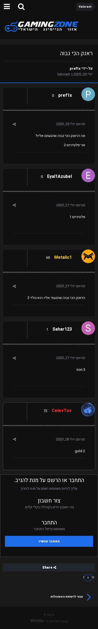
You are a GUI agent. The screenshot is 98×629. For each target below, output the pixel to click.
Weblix (37, 621)
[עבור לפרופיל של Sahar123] (89, 326)
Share (47, 567)
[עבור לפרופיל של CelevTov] (89, 408)
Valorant (63, 74)
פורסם (70, 124)
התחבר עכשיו (49, 541)
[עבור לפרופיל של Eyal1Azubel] (89, 174)
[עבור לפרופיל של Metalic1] (89, 254)
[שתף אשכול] (14, 124)
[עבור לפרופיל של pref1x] (89, 92)
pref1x (75, 68)
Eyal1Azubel (59, 176)
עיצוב (50, 614)
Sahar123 (62, 329)
